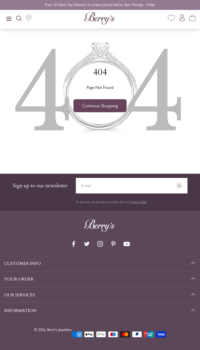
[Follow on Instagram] (100, 243)
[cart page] (192, 19)
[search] (19, 19)
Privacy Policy (139, 202)
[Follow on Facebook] (73, 243)
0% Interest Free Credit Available (100, 5)
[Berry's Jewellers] (100, 230)
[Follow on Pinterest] (113, 243)
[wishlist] (171, 19)
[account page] (182, 19)
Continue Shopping (100, 106)
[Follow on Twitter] (86, 243)
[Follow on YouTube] (126, 243)
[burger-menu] (9, 19)
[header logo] (100, 19)
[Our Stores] (28, 19)
